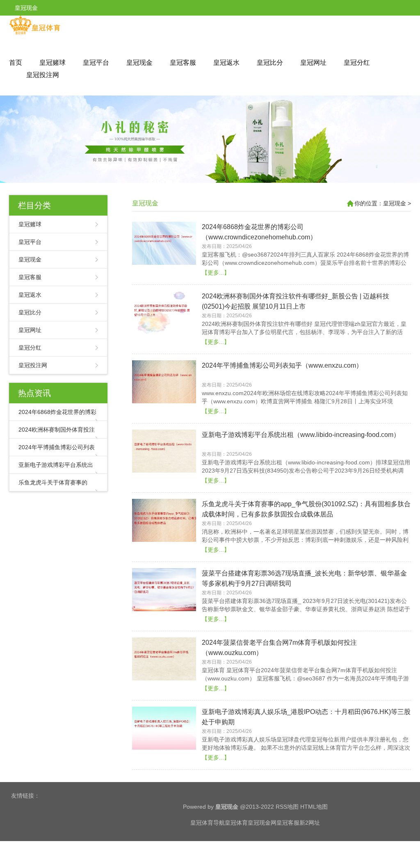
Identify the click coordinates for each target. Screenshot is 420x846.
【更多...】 (216, 272)
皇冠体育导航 (207, 822)
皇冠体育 (236, 822)
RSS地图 (287, 806)
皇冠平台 (96, 62)
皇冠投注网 (42, 74)
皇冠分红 (357, 62)
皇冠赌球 (52, 62)
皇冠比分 (270, 62)
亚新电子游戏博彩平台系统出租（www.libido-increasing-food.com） (301, 434)
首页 (15, 62)
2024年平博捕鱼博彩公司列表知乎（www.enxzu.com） (282, 365)
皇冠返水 (226, 62)
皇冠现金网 (262, 822)
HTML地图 (314, 806)
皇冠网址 (313, 62)
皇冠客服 (183, 62)
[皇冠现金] (34, 33)
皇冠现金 (139, 62)
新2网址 (309, 822)
